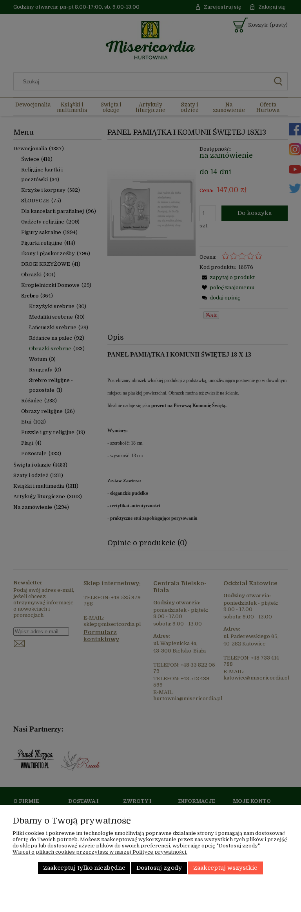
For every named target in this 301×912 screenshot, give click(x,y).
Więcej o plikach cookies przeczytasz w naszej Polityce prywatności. (100, 852)
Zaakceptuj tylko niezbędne (84, 868)
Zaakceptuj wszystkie (225, 868)
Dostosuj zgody (159, 868)
